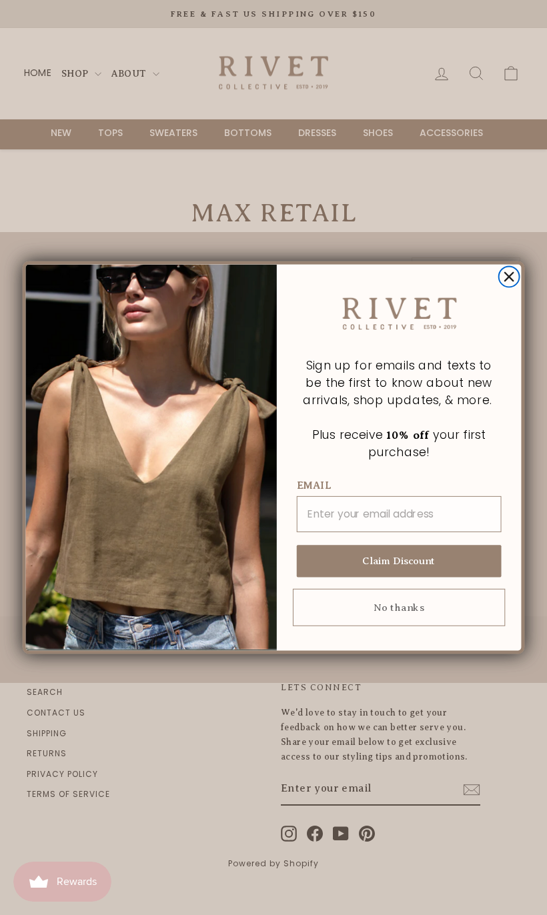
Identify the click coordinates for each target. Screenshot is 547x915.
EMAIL (314, 486)
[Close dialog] (509, 276)
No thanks (399, 607)
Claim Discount (399, 561)
